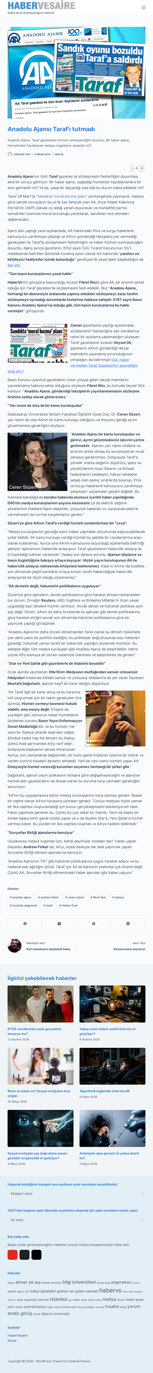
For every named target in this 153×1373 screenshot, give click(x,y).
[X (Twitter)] (59, 924)
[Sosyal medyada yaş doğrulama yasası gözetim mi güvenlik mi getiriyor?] (41, 1128)
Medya (59, 154)
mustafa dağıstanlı (23, 905)
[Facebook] (25, 924)
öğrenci (47, 1314)
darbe (100, 1282)
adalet (11, 1282)
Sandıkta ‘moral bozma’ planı (62, 196)
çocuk (36, 1313)
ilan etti (14, 265)
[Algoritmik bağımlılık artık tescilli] (112, 1066)
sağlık (50, 1307)
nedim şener (135, 1300)
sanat (19, 1307)
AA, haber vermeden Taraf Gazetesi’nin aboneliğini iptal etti (72, 365)
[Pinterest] (94, 924)
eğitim (20, 1291)
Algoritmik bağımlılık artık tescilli (104, 1091)
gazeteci (48, 1291)
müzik (121, 1299)
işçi (70, 1300)
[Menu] (143, 7)
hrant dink (127, 1291)
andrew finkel (48, 897)
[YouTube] (13, 1255)
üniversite (62, 1314)
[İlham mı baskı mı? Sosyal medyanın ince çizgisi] (41, 1066)
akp (38, 1282)
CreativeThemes (79, 1361)
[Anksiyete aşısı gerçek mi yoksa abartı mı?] (112, 1128)
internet (43, 1300)
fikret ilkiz (98, 897)
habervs (110, 1290)
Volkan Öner (68, 905)
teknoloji (100, 1307)
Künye (12, 1341)
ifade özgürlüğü (26, 1299)
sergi (57, 1307)
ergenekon (121, 1282)
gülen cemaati (86, 1291)
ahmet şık (25, 1282)
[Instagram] (36, 1255)
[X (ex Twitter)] (24, 1255)
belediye (56, 1282)
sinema (65, 1307)
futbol (34, 1291)
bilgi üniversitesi (79, 1282)
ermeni (136, 1282)
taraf (48, 905)
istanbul (58, 1299)
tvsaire (112, 1306)
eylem (12, 1291)
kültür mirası (94, 1300)
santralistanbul (35, 1307)
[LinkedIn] (128, 924)
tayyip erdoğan (86, 1307)
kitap (84, 1299)
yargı (123, 1307)
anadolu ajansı (20, 897)
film (27, 1291)
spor (74, 1307)
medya (118, 897)
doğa (107, 1282)
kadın (76, 1299)
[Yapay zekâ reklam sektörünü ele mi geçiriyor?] (112, 1004)
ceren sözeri (74, 897)
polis (11, 1307)
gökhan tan (65, 1291)
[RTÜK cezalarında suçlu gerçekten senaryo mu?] (41, 1004)
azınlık (46, 1282)
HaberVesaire (18, 1335)
